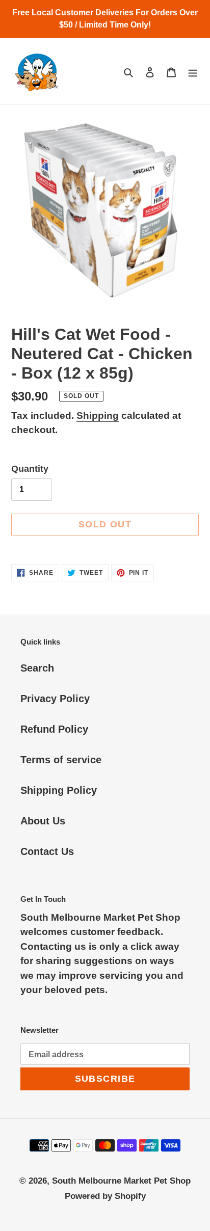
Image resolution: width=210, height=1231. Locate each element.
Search (37, 668)
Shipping (97, 415)
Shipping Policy (58, 790)
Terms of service (60, 759)
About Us (42, 820)
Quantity (29, 469)
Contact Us (47, 851)
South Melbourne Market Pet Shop (121, 1181)
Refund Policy (54, 729)
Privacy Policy (55, 698)
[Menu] (192, 71)
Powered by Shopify (105, 1196)
